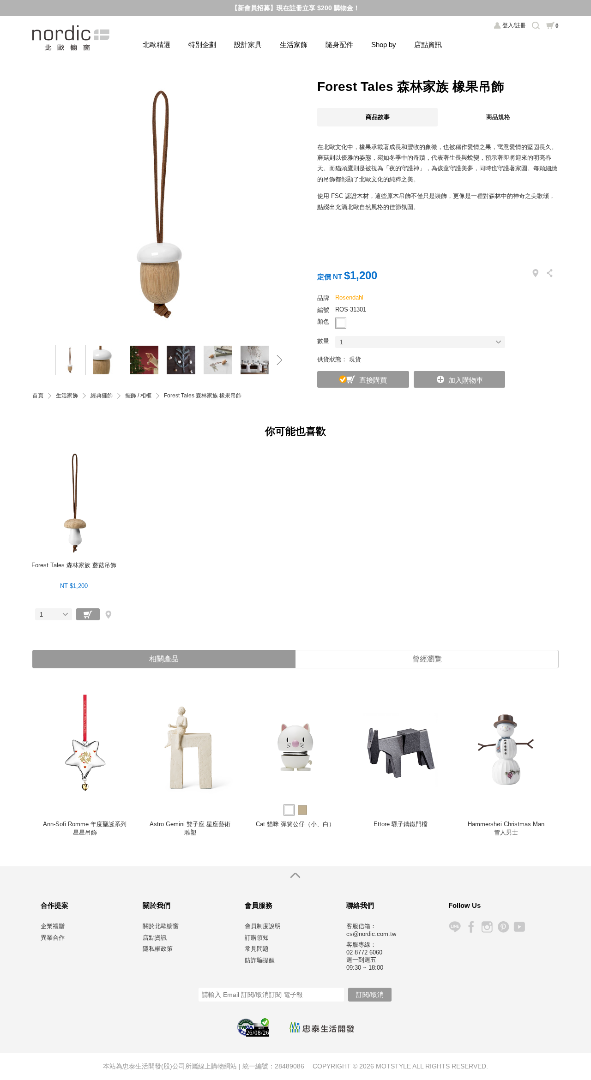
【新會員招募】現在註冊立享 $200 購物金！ (295, 8)
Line (454, 927)
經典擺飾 (101, 396)
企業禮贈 (53, 926)
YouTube (519, 927)
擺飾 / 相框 (138, 396)
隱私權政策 (158, 948)
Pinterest (503, 927)
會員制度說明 (263, 926)
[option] (161, 202)
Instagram (487, 927)
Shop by (383, 44)
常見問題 (257, 948)
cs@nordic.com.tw (371, 933)
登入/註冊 (514, 25)
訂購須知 (257, 937)
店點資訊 (428, 44)
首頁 (37, 396)
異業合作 (53, 937)
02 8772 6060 (364, 952)
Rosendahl (349, 297)
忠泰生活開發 (321, 1027)
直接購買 (373, 380)
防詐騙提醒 (260, 960)
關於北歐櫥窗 (161, 926)
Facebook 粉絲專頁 (470, 927)
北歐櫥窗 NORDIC (71, 38)
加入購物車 (465, 380)
